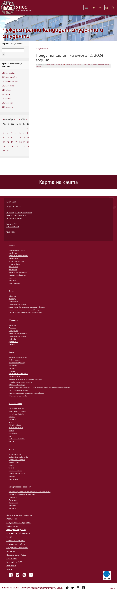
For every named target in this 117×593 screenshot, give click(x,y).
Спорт (9, 537)
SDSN (10, 422)
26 (17, 146)
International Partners (16, 428)
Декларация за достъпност (36, 587)
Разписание (11, 558)
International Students (16, 414)
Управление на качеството (18, 256)
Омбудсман (13, 270)
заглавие (39, 66)
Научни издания (14, 377)
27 (20, 146)
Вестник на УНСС (14, 562)
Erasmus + (12, 417)
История (12, 476)
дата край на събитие (75, 64)
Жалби (9, 569)
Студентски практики (17, 547)
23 (4, 146)
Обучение (13, 320)
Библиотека (12, 526)
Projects (11, 431)
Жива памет (13, 267)
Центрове (12, 368)
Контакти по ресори (14, 218)
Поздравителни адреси (17, 460)
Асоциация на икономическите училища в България (27, 307)
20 (20, 142)
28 (24, 146)
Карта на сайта (11, 587)
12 (16, 137)
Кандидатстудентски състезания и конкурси (25, 313)
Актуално (12, 506)
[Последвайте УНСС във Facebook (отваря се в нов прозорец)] (67, 588)
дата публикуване (90, 64)
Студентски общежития (18, 533)
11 (12, 137)
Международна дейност (20, 486)
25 (12, 146)
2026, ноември (9, 73)
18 (12, 142)
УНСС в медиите (14, 283)
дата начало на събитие (55, 64)
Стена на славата (15, 471)
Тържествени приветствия (18, 457)
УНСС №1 (12, 468)
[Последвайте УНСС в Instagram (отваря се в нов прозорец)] (78, 588)
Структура (13, 253)
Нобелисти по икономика (18, 396)
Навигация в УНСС (12, 227)
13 (20, 137)
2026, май (6, 98)
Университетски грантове (18, 374)
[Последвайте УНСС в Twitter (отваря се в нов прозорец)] (72, 588)
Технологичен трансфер (17, 363)
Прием (12, 291)
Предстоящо (42, 48)
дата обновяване (103, 64)
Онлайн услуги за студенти (19, 515)
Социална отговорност (17, 275)
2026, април (7, 103)
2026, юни (6, 94)
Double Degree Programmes (18, 411)
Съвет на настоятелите (18, 272)
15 (28, 137)
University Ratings (15, 425)
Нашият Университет (17, 250)
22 (28, 142)
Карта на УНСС (11, 224)
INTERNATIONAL (15, 403)
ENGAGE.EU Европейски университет (22, 494)
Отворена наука (14, 360)
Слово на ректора (15, 454)
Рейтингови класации (16, 261)
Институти (13, 365)
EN (100, 7)
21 (24, 142)
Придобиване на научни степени (20, 382)
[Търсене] (113, 7)
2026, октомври (9, 77)
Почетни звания (14, 264)
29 (28, 146)
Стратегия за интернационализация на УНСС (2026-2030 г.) (30, 492)
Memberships (13, 433)
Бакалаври (12, 296)
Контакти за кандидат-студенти (19, 213)
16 (4, 142)
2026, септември (10, 81)
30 (4, 151)
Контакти (11, 202)
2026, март (7, 107)
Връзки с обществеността (16, 215)
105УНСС (12, 449)
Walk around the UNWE (17, 439)
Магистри (12, 299)
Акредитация (13, 259)
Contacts (11, 442)
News (10, 436)
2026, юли (6, 90)
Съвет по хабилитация (17, 385)
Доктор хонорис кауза (17, 474)
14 (24, 137)
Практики (12, 339)
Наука (11, 352)
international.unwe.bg (16, 408)
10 (8, 137)
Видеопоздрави (14, 462)
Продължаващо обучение (17, 304)
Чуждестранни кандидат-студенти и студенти (53, 32)
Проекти (12, 371)
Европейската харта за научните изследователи (26, 393)
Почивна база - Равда (16, 555)
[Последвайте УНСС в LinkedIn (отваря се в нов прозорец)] (83, 588)
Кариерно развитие (15, 540)
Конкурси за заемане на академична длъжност (25, 379)
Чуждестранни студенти (18, 333)
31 (8, 151)
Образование (13, 503)
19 (16, 142)
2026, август (8, 85)
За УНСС (12, 245)
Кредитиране (13, 342)
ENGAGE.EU (12, 420)
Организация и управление (18, 357)
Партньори (13, 497)
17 (8, 142)
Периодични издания (16, 529)
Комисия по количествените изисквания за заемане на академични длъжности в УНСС (40, 388)
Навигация (11, 565)
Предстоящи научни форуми (19, 390)
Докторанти (13, 301)
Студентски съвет (15, 544)
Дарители (12, 278)
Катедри (12, 345)
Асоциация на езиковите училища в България (25, 310)
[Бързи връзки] (94, 7)
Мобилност (13, 500)
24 (8, 146)
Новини (11, 465)
